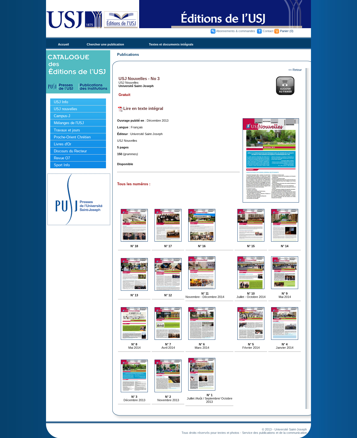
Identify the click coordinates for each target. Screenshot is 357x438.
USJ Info (61, 102)
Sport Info (62, 165)
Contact (268, 31)
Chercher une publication (105, 44)
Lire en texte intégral (143, 108)
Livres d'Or (62, 144)
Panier (284, 31)
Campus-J (62, 116)
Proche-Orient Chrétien (72, 137)
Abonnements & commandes (235, 31)
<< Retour (295, 69)
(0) (291, 31)
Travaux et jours (67, 130)
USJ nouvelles (65, 109)
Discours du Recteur (70, 151)
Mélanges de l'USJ (69, 123)
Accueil (63, 44)
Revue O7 (62, 158)
